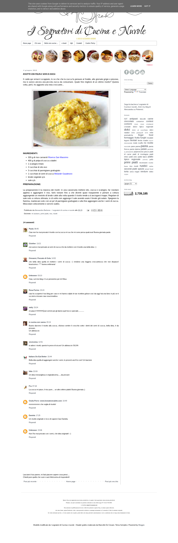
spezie (141, 169)
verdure (144, 171)
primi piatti (44, 214)
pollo (151, 159)
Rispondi (32, 236)
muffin (140, 143)
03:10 (40, 275)
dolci (127, 129)
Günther (32, 243)
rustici (143, 165)
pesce (146, 152)
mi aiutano (36, 214)
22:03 (35, 371)
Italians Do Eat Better (38, 357)
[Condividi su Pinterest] (101, 210)
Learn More (136, 6)
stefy (31, 307)
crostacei (149, 124)
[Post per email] (88, 210)
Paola (31, 229)
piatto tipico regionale (138, 158)
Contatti (79, 43)
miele (135, 143)
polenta (145, 159)
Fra (30, 386)
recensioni (143, 163)
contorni (128, 124)
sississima (33, 342)
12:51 (40, 342)
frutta (137, 138)
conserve (140, 121)
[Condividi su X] (97, 210)
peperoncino (138, 152)
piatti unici (133, 157)
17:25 (38, 415)
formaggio (129, 138)
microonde (128, 143)
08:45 (36, 229)
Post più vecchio (111, 481)
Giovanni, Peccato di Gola (40, 258)
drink (146, 133)
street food (149, 169)
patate (144, 149)
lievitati (133, 140)
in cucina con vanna (37, 322)
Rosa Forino (34, 290)
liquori (151, 140)
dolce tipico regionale (143, 127)
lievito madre (143, 140)
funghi (143, 138)
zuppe (126, 174)
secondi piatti (130, 169)
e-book (64, 43)
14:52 (53, 258)
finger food (145, 135)
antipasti (134, 119)
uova (132, 172)
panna (137, 146)
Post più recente (30, 481)
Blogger (141, 525)
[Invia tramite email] (92, 210)
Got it (147, 6)
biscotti (143, 119)
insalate (150, 138)
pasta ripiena (135, 149)
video (151, 172)
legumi (126, 140)
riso (50, 214)
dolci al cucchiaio (140, 130)
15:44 (49, 357)
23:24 (36, 307)
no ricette (148, 143)
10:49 (65, 401)
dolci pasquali (137, 133)
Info (71, 43)
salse (151, 166)
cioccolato (129, 121)
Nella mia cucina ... (51, 43)
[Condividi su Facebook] (99, 210)
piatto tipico (142, 157)
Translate (142, 92)
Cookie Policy (90, 43)
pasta (144, 146)
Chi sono (38, 43)
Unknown (33, 275)
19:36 (40, 430)
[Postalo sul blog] (94, 210)
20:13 (48, 322)
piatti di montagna (140, 154)
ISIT (125, 119)
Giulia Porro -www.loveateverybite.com (45, 401)
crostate (127, 127)
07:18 (34, 386)
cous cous (139, 124)
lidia (30, 371)
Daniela (32, 415)
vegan (137, 172)
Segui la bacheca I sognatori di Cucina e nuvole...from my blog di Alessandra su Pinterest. (137, 106)
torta (126, 171)
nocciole (127, 146)
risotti (55, 214)
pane (133, 146)
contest (149, 121)
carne (150, 119)
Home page (27, 43)
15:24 (42, 290)
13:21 (39, 243)
